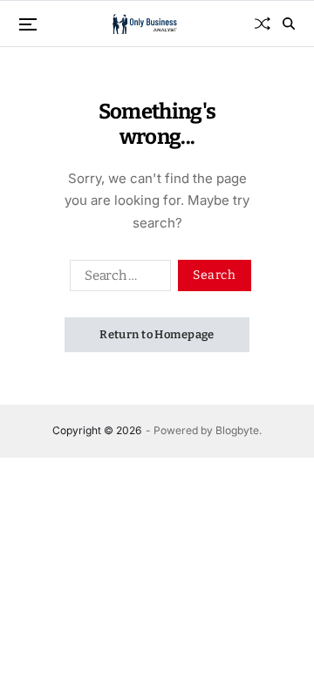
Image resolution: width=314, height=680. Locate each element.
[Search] (289, 23)
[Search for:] (117, 279)
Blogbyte (237, 430)
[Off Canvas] (28, 24)
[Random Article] (262, 23)
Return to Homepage (157, 334)
